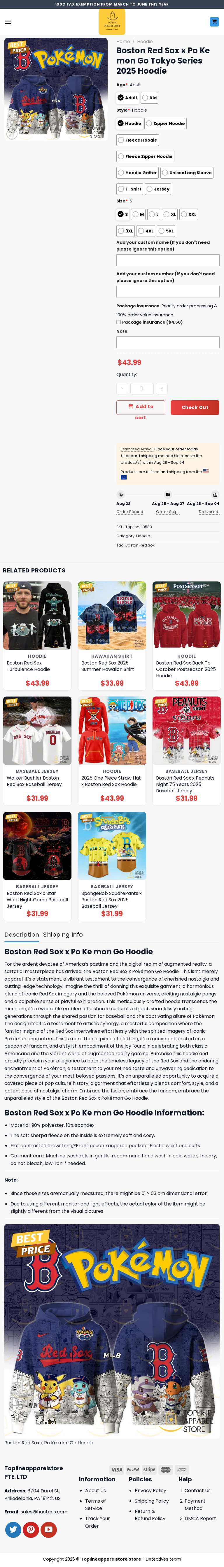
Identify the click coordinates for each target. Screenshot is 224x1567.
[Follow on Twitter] (13, 1530)
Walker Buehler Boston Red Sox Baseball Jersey (34, 781)
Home (123, 41)
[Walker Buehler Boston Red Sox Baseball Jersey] (37, 731)
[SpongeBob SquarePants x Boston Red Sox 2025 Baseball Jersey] (112, 846)
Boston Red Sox (140, 545)
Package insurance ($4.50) (152, 322)
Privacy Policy (150, 1490)
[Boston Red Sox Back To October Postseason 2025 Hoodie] (187, 615)
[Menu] (7, 22)
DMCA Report (200, 1518)
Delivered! (209, 511)
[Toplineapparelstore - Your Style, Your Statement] (112, 22)
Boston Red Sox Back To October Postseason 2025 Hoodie (186, 669)
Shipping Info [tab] (63, 934)
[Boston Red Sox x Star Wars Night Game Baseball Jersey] (37, 846)
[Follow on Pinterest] (31, 1530)
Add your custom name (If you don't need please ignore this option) (163, 245)
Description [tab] (21, 934)
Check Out (195, 407)
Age (122, 85)
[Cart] (214, 22)
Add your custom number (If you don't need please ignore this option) (165, 277)
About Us (95, 1490)
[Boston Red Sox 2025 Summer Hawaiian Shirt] (112, 615)
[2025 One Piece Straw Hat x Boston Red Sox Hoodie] (112, 731)
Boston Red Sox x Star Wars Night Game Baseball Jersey (37, 899)
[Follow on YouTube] (49, 1530)
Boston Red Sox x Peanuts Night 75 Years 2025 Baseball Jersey (185, 784)
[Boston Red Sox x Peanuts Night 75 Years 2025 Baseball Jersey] (187, 731)
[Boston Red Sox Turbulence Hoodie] (37, 615)
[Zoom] (12, 134)
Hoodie (145, 41)
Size (122, 201)
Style (123, 110)
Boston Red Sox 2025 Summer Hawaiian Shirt (107, 666)
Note (121, 331)
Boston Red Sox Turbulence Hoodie (28, 666)
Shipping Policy (152, 1501)
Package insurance (138, 306)
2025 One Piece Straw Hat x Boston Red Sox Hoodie (111, 781)
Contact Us (198, 1490)
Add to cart (144, 409)
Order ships (168, 511)
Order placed (130, 511)
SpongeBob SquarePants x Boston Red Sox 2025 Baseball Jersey (111, 899)
